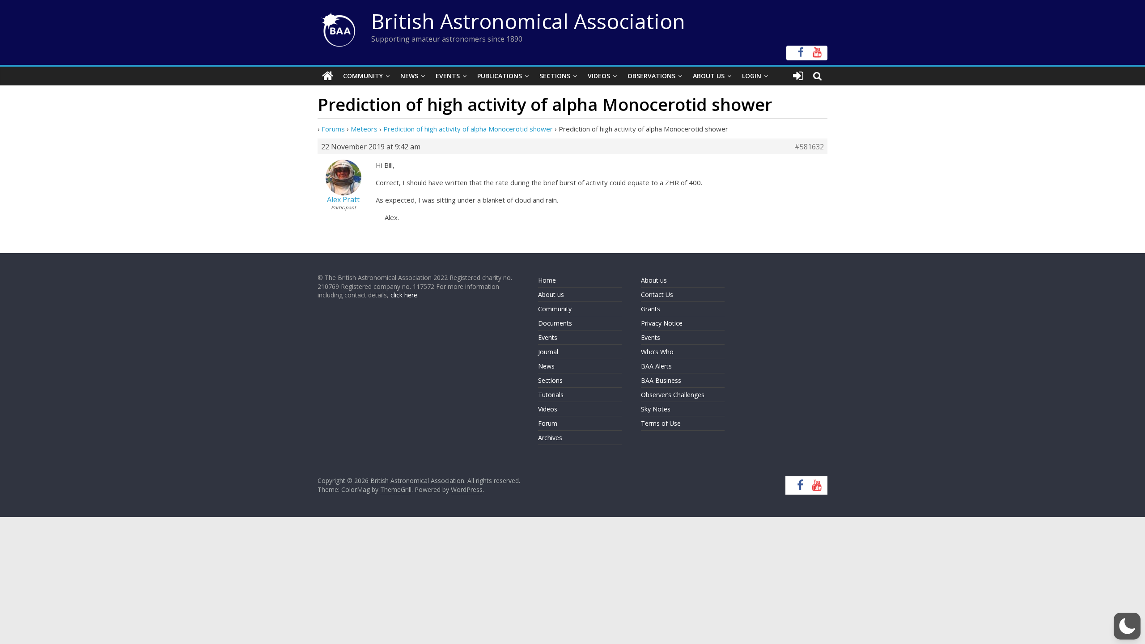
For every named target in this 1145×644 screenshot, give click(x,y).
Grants (650, 309)
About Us (709, 76)
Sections (554, 76)
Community (363, 76)
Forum (547, 423)
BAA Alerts (656, 366)
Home (547, 280)
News (409, 76)
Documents (555, 323)
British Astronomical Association (528, 21)
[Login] (798, 76)
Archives (550, 437)
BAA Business (661, 380)
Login (751, 76)
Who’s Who (657, 351)
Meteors (364, 128)
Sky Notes (655, 409)
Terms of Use (661, 423)
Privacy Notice (662, 323)
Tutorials (551, 394)
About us (551, 294)
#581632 (809, 147)
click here (403, 295)
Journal (548, 351)
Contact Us (657, 294)
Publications (499, 76)
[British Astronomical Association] (328, 76)
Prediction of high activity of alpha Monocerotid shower (468, 128)
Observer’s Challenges (672, 394)
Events (448, 76)
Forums (333, 128)
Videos (599, 76)
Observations (651, 76)
